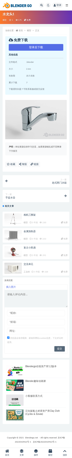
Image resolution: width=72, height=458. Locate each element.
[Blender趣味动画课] (15, 385)
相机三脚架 (30, 215)
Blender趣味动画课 (35, 381)
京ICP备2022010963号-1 (44, 442)
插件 (36, 455)
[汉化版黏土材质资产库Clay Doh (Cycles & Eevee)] (15, 415)
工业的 (27, 272)
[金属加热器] (13, 235)
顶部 (65, 455)
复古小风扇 (30, 248)
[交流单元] (13, 268)
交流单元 (28, 264)
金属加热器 (30, 231)
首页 (21, 30)
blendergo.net (31, 438)
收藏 (12, 164)
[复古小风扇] (13, 251)
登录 (58, 5)
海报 (24, 164)
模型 (4, 20)
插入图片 (11, 287)
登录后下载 (36, 47)
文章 (22, 455)
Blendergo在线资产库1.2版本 (41, 366)
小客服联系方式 (33, 396)
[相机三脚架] (13, 219)
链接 (36, 164)
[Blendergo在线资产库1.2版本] (15, 370)
